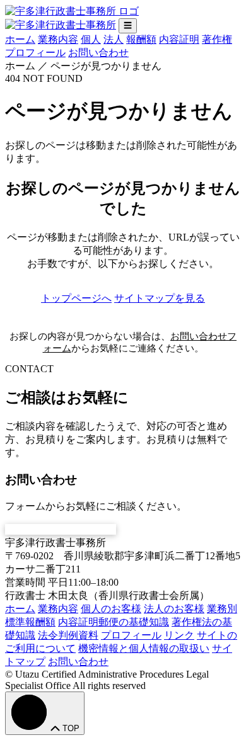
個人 (91, 39)
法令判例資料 (68, 635)
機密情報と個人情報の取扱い (143, 648)
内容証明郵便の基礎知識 (113, 622)
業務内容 (58, 39)
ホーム (20, 39)
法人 (113, 39)
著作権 (217, 39)
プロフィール (35, 52)
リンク (179, 635)
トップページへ (76, 298)
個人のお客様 (111, 608)
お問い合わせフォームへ (60, 529)
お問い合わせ (98, 52)
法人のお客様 (174, 608)
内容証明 (179, 39)
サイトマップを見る (159, 298)
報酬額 (141, 39)
